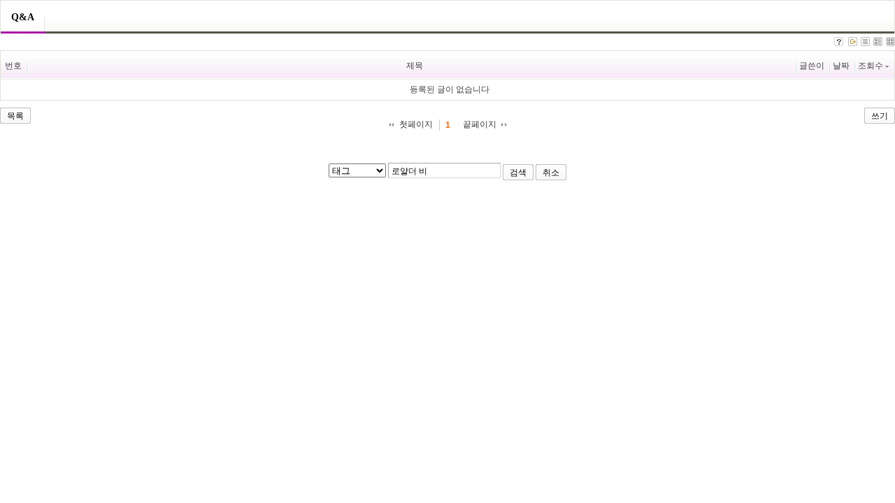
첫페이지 (416, 124)
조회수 (870, 66)
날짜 (841, 66)
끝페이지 (479, 124)
